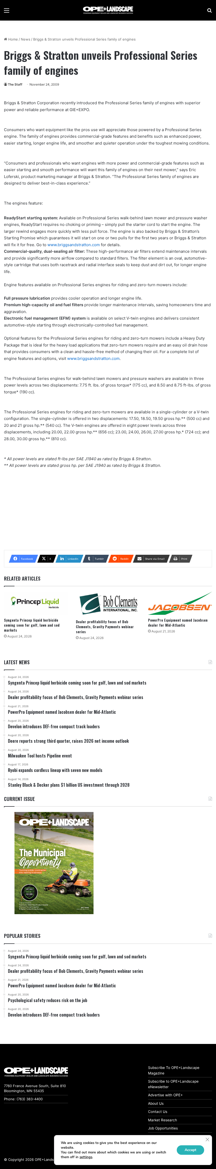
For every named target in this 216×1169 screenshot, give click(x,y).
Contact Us (157, 1111)
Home (12, 39)
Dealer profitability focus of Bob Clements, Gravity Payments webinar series (105, 626)
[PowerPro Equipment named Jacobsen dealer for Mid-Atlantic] (180, 603)
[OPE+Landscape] (108, 10)
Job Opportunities (163, 1128)
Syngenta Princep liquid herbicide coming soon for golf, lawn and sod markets (32, 625)
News (25, 39)
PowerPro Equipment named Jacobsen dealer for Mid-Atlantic (178, 622)
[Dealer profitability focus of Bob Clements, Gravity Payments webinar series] (108, 604)
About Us (156, 1103)
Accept (190, 1149)
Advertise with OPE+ (165, 1095)
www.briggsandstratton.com (73, 244)
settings (86, 1157)
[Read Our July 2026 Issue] (54, 863)
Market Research (162, 1120)
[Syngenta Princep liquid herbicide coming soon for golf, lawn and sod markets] (36, 603)
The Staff (15, 84)
